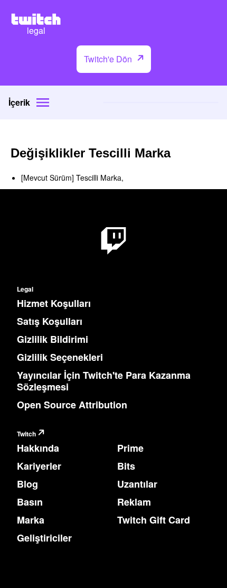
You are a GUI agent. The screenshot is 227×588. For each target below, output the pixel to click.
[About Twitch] (113, 241)
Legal (25, 289)
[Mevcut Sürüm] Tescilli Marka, (72, 177)
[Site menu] (42, 102)
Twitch (26, 434)
